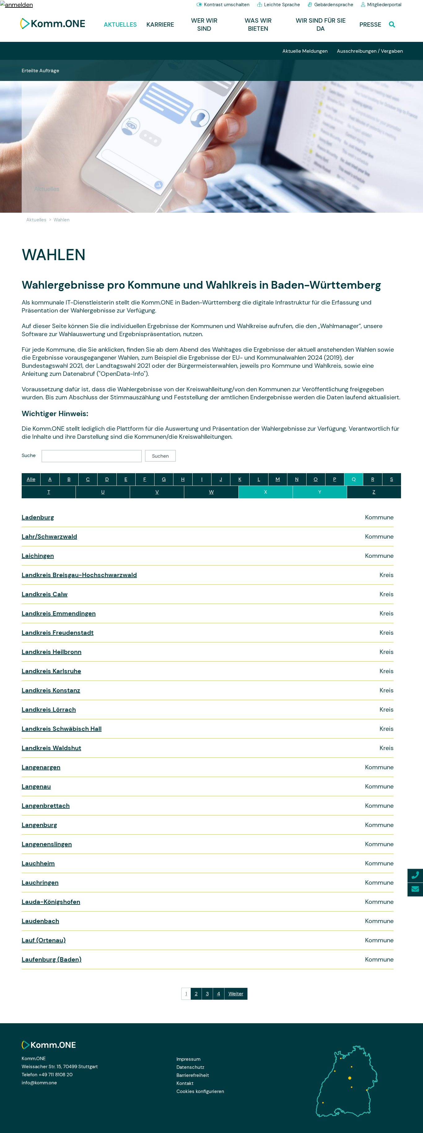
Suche (29, 455)
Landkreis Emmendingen (59, 613)
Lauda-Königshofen (51, 902)
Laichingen (38, 556)
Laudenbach (40, 921)
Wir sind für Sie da (321, 24)
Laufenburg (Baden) (51, 959)
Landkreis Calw (45, 594)
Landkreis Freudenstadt (58, 633)
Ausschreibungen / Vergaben (370, 51)
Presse (370, 24)
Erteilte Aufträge (40, 70)
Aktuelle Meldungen (305, 51)
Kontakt (185, 1083)
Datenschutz (190, 1067)
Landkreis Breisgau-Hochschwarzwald (79, 575)
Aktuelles (120, 24)
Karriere (160, 24)
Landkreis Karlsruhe (51, 671)
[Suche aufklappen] (393, 23)
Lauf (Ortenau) (44, 940)
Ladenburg (38, 517)
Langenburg (39, 825)
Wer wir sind (204, 24)
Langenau (36, 786)
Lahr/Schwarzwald (49, 536)
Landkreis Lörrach (49, 709)
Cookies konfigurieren (200, 1091)
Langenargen (41, 767)
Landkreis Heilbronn (51, 652)
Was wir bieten (258, 24)
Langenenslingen (47, 844)
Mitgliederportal (384, 5)
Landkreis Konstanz (51, 690)
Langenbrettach (46, 806)
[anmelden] (16, 4)
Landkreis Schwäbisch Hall (62, 729)
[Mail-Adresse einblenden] (415, 889)
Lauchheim (38, 863)
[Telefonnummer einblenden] (415, 875)
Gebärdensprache (333, 5)
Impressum (188, 1059)
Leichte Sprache (282, 5)
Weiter (236, 993)
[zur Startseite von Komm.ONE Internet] (52, 23)
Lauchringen (40, 882)
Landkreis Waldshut (51, 748)
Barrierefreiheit (193, 1075)
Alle (31, 479)
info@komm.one (39, 1083)
